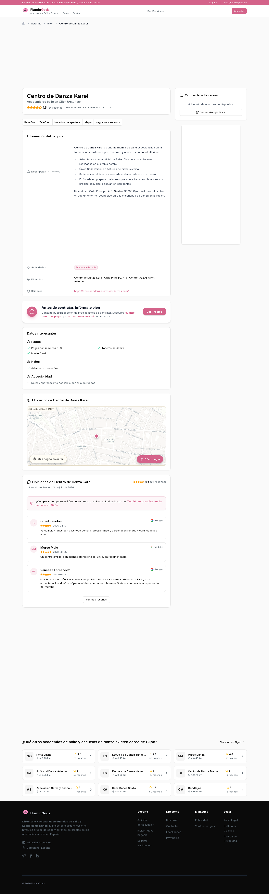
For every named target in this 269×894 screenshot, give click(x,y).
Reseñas (29, 122)
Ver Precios (154, 311)
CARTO (50, 409)
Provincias (172, 837)
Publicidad (201, 820)
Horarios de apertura (67, 122)
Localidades (173, 831)
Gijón (50, 23)
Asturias (36, 23)
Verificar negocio (205, 826)
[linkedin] (37, 856)
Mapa (88, 122)
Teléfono (44, 122)
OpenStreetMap (37, 409)
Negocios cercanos (108, 122)
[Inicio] (23, 23)
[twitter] (24, 856)
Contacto (172, 826)
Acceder (239, 11)
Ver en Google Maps (213, 112)
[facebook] (31, 856)
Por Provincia (155, 11)
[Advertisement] (134, 56)
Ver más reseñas (96, 599)
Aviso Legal (231, 820)
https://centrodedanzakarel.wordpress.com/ (101, 291)
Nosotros (171, 820)
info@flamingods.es (235, 2)
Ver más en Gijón (230, 742)
